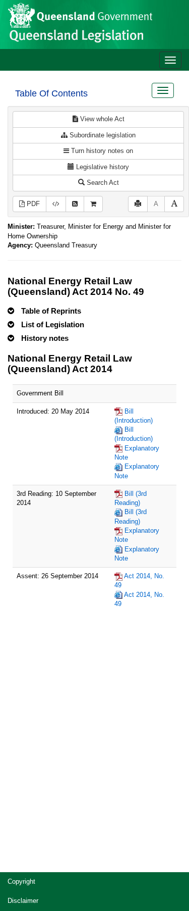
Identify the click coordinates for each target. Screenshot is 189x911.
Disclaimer (23, 900)
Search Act (102, 182)
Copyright (21, 881)
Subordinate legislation (102, 135)
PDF (32, 204)
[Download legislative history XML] (56, 204)
